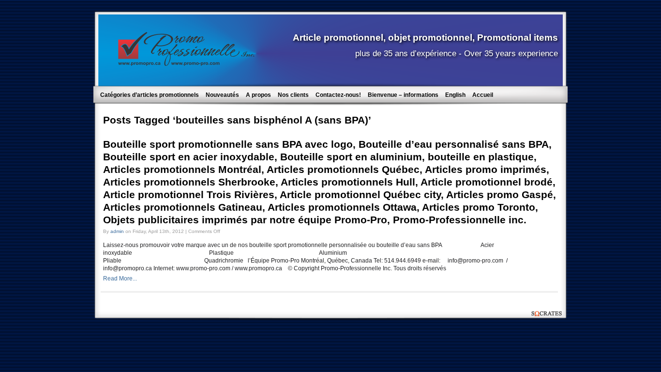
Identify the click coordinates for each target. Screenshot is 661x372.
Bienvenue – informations (403, 95)
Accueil (482, 95)
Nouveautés (222, 95)
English (455, 95)
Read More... (120, 278)
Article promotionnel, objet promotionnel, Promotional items (425, 37)
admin (117, 231)
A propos (258, 95)
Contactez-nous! (338, 95)
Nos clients (293, 95)
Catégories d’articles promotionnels (149, 95)
